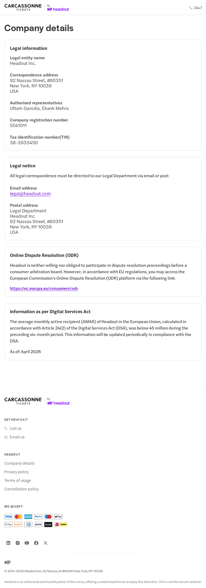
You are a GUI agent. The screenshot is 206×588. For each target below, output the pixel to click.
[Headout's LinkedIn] (8, 543)
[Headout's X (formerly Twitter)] (45, 543)
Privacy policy (16, 471)
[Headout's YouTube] (27, 543)
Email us (17, 436)
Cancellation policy (21, 488)
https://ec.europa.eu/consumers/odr (44, 288)
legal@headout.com (30, 193)
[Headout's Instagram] (18, 543)
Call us (15, 428)
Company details (19, 463)
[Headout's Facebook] (36, 543)
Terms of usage (17, 480)
